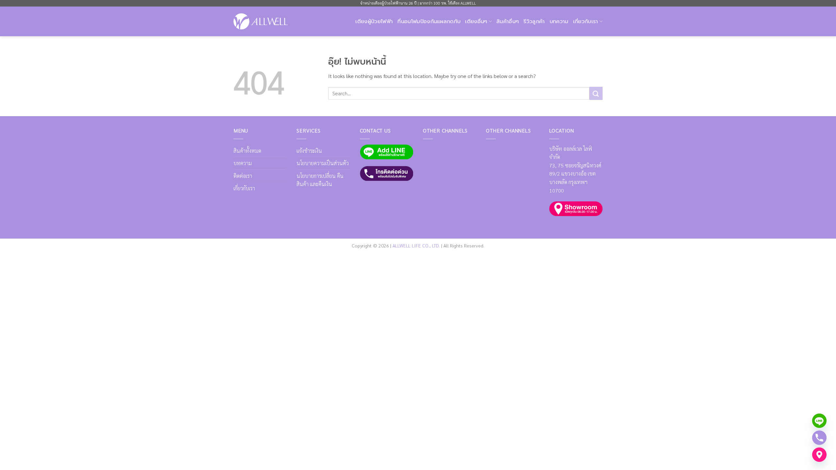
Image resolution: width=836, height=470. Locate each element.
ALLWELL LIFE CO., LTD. (416, 245)
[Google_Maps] (819, 454)
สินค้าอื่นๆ (507, 21)
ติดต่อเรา (242, 175)
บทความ (559, 21)
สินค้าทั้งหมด (247, 150)
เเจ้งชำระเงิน (309, 150)
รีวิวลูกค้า (534, 21)
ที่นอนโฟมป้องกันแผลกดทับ (428, 21)
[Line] (819, 421)
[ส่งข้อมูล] (596, 93)
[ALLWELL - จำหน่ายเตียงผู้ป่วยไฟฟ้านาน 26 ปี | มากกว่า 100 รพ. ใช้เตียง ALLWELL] (260, 21)
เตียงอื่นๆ (476, 21)
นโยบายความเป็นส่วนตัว (323, 163)
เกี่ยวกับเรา (244, 188)
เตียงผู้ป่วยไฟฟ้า (374, 21)
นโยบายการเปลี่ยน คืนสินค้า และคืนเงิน (320, 180)
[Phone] (819, 438)
